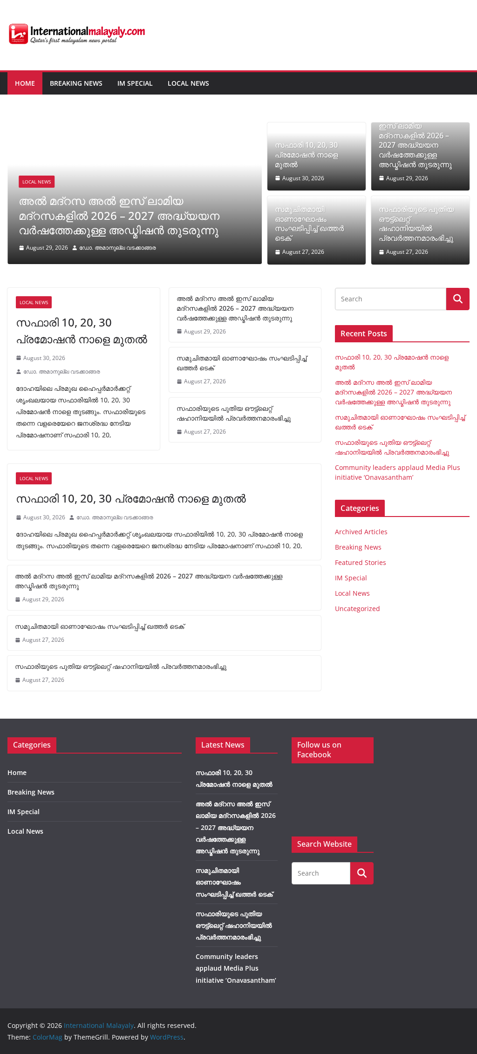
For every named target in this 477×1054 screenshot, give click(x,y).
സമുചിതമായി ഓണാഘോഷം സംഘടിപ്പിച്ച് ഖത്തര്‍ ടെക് (309, 223)
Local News (188, 83)
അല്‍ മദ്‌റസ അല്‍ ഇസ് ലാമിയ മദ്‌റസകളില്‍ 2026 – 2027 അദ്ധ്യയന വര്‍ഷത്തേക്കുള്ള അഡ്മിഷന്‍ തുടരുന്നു (119, 215)
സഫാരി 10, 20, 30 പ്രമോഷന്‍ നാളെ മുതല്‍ (306, 154)
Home (25, 83)
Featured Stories (360, 562)
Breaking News (76, 83)
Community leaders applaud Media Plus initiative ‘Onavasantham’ (236, 968)
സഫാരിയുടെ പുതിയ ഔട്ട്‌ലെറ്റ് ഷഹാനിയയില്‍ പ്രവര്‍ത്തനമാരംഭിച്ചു (416, 223)
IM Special (135, 83)
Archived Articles (361, 531)
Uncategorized (357, 608)
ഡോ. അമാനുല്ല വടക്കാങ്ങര (117, 248)
